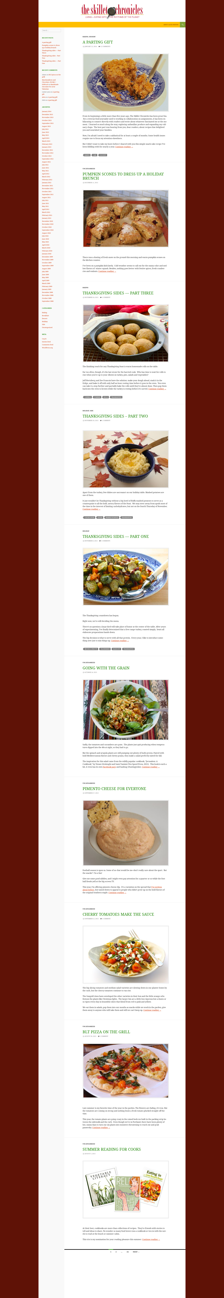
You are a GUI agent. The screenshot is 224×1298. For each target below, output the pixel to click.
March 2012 (46, 177)
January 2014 (46, 111)
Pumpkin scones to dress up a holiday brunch (123, 176)
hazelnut (116, 649)
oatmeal (88, 397)
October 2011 (46, 191)
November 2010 (47, 224)
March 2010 (46, 248)
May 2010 (45, 242)
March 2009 (46, 283)
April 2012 (45, 174)
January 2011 (46, 218)
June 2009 (45, 274)
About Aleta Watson (171, 24)
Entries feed (46, 342)
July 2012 (45, 165)
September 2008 (47, 301)
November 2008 (47, 295)
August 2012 (46, 162)
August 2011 (46, 197)
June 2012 (45, 168)
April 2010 (45, 245)
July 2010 (45, 236)
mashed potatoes (112, 517)
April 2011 (45, 209)
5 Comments (105, 541)
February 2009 (47, 286)
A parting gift (98, 42)
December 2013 (47, 114)
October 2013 (46, 120)
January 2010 (46, 254)
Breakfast (45, 316)
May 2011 (45, 206)
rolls (106, 397)
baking (87, 155)
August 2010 (46, 233)
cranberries (105, 649)
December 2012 (47, 150)
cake (94, 155)
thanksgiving (116, 397)
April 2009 (45, 280)
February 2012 (47, 180)
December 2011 (47, 186)
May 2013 (45, 135)
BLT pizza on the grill (106, 1031)
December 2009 (47, 257)
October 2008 (46, 298)
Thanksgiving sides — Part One (116, 536)
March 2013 (46, 141)
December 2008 (47, 292)
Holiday (86, 411)
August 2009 (46, 269)
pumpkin (97, 397)
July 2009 (45, 271)
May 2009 (45, 277)
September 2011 (47, 194)
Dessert (92, 37)
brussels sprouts (91, 649)
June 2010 (45, 239)
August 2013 (46, 126)
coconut (103, 155)
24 (128, 1252)
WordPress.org (47, 348)
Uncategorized (89, 169)
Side (91, 411)
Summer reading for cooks (112, 1149)
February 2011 (47, 215)
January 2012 (46, 182)
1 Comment (106, 297)
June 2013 (45, 132)
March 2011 (46, 212)
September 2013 (47, 123)
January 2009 (46, 289)
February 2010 (47, 251)
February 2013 (47, 144)
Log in (44, 339)
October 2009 (46, 263)
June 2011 (45, 203)
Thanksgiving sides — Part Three (118, 293)
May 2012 (45, 171)
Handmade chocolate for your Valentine (50, 86)
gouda (100, 517)
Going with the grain (106, 668)
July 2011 (45, 200)
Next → (136, 1252)
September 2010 (47, 230)
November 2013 (47, 117)
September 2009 (47, 266)
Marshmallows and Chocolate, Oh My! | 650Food (49, 82)
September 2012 (47, 159)
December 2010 (47, 221)
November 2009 (47, 260)
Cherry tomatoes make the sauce (118, 914)
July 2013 (45, 129)
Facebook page (109, 767)
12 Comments (105, 46)
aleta (44, 97)
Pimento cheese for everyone (114, 788)
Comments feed (47, 345)
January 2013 (46, 147)
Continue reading (124, 146)
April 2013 (45, 138)
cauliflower (89, 517)
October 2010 (46, 227)
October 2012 (46, 156)
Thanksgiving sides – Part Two (115, 416)
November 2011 (47, 188)
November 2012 (47, 153)
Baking (85, 37)
